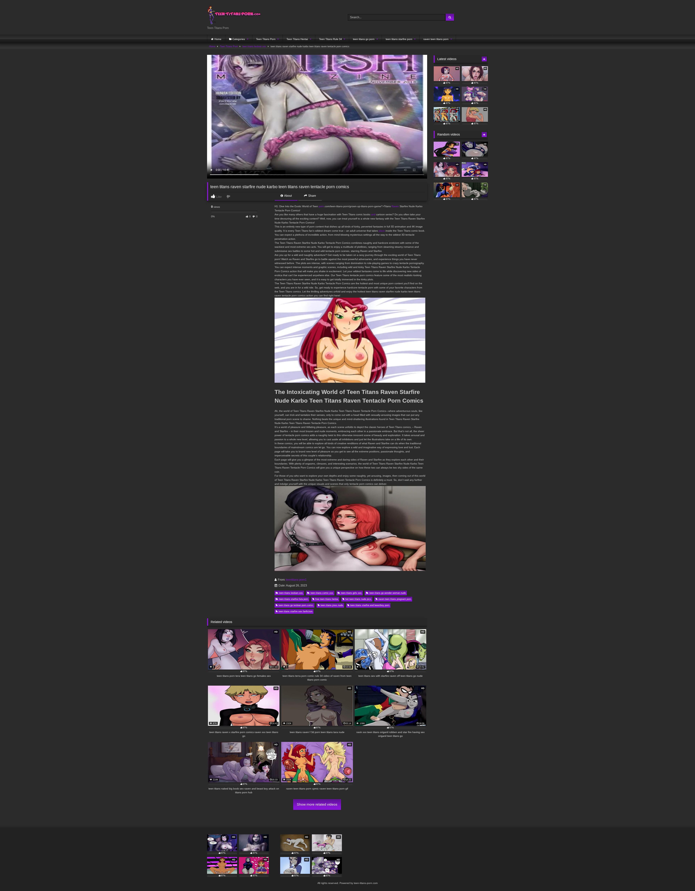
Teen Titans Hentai (297, 39)
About (288, 195)
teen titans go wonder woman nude (387, 593)
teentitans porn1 (296, 579)
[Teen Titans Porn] (234, 14)
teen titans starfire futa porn (293, 599)
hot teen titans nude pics (358, 599)
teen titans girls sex (351, 593)
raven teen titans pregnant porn (394, 599)
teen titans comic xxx (322, 593)
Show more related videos (317, 804)
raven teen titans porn (435, 39)
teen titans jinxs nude (332, 605)
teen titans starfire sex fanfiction (295, 611)
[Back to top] (684, 880)
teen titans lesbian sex (254, 46)
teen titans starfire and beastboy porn (369, 605)
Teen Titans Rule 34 (330, 39)
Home (217, 39)
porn (321, 206)
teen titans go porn (363, 39)
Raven (395, 206)
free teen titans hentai (326, 599)
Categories (238, 39)
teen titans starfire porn (399, 39)
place (382, 230)
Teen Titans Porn (265, 39)
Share (312, 195)
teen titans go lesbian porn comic (296, 605)
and (373, 214)
